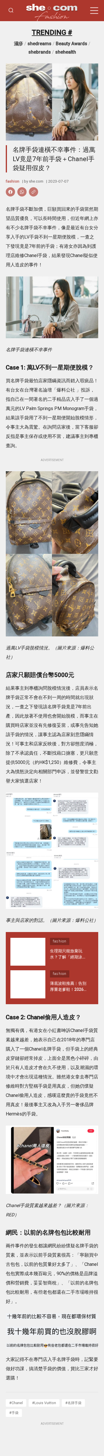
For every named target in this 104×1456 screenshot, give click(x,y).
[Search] (11, 10)
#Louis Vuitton (44, 1403)
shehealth (65, 52)
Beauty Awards (71, 43)
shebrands (39, 52)
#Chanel (16, 1403)
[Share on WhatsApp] (22, 191)
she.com (36, 181)
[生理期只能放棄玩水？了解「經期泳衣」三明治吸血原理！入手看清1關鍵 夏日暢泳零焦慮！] (27, 952)
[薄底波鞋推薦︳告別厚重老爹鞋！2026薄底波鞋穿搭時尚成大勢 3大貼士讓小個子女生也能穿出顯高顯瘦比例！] (27, 984)
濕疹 (18, 43)
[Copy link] (33, 191)
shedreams (39, 43)
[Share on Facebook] (10, 191)
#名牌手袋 (73, 1403)
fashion (12, 181)
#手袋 (13, 1412)
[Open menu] (94, 11)
